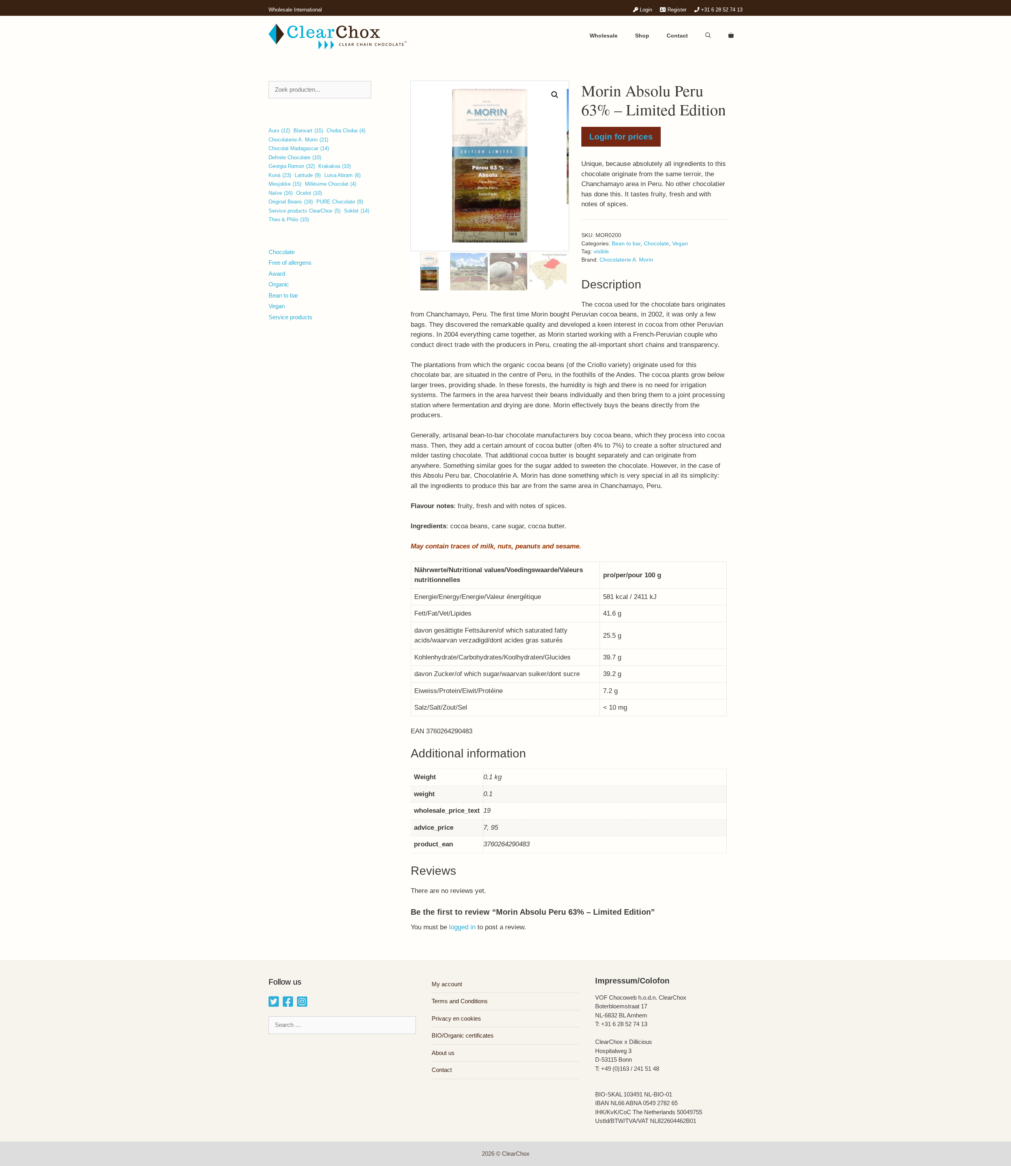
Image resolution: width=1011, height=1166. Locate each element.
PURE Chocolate (339, 202)
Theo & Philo (289, 219)
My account (447, 984)
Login (645, 10)
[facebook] (288, 1003)
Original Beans (291, 202)
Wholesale (604, 35)
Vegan (680, 244)
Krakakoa (334, 166)
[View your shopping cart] (731, 35)
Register (676, 10)
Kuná (280, 175)
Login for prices (621, 136)
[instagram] (302, 1003)
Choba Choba (346, 131)
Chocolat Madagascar (299, 148)
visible (601, 251)
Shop (642, 35)
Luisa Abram (342, 175)
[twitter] (274, 1003)
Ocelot (309, 193)
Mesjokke (285, 184)
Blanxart (308, 131)
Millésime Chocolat (330, 184)
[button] (555, 95)
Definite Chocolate (295, 157)
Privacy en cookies (456, 1018)
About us (443, 1052)
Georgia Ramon (292, 166)
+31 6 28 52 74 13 (720, 10)
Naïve (281, 193)
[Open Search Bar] (708, 35)
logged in (462, 927)
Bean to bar (626, 244)
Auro (279, 131)
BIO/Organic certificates (463, 1035)
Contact (677, 35)
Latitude (308, 175)
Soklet (356, 211)
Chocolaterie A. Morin (626, 260)
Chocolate (656, 244)
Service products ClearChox (304, 211)
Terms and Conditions (460, 1001)
